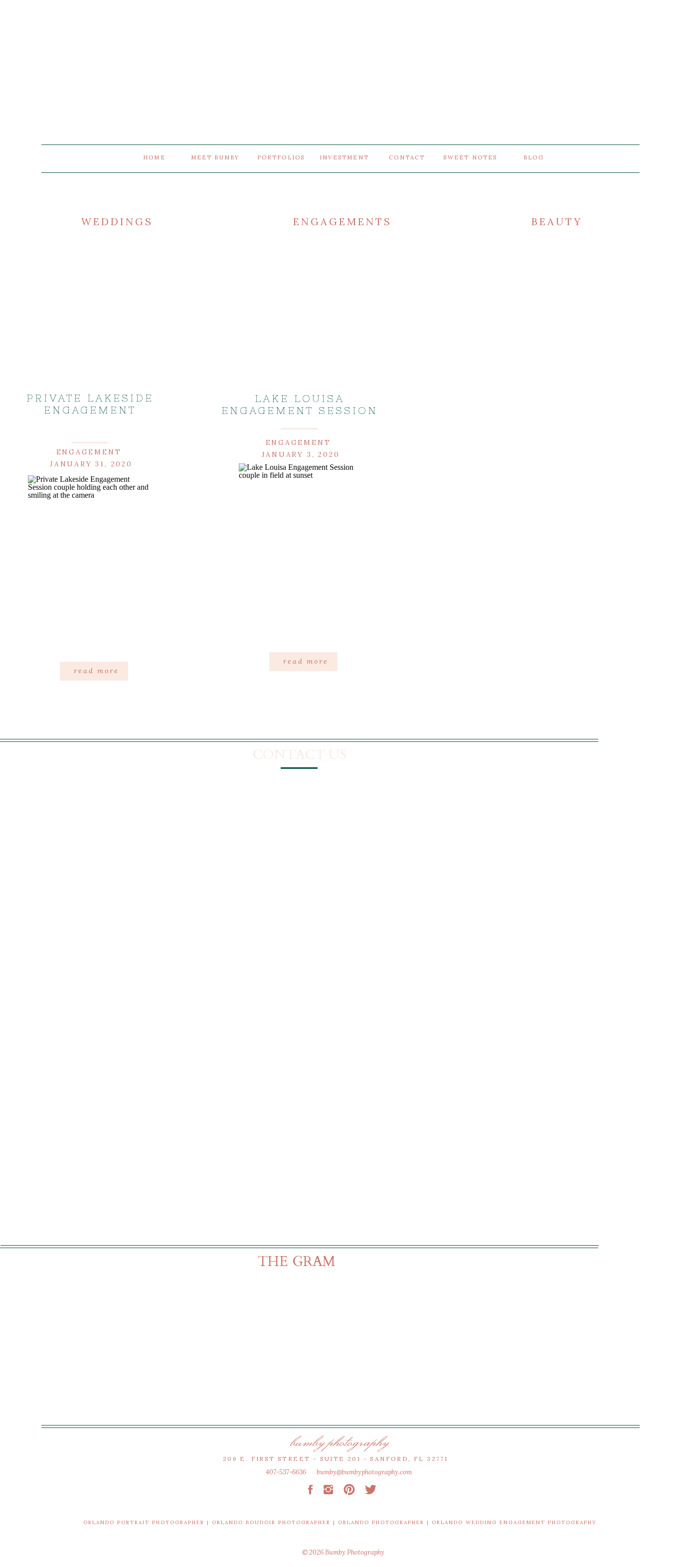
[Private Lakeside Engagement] (90, 564)
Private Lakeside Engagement (90, 404)
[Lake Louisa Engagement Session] (301, 552)
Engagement (89, 451)
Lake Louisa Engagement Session (299, 404)
